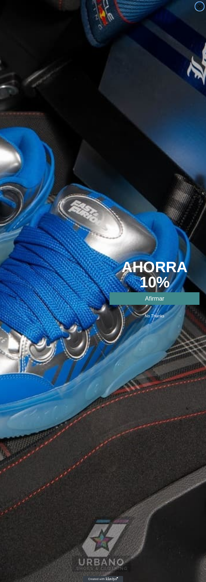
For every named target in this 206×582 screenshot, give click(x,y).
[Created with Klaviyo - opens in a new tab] (103, 579)
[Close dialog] (199, 6)
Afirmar (154, 298)
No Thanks (154, 316)
